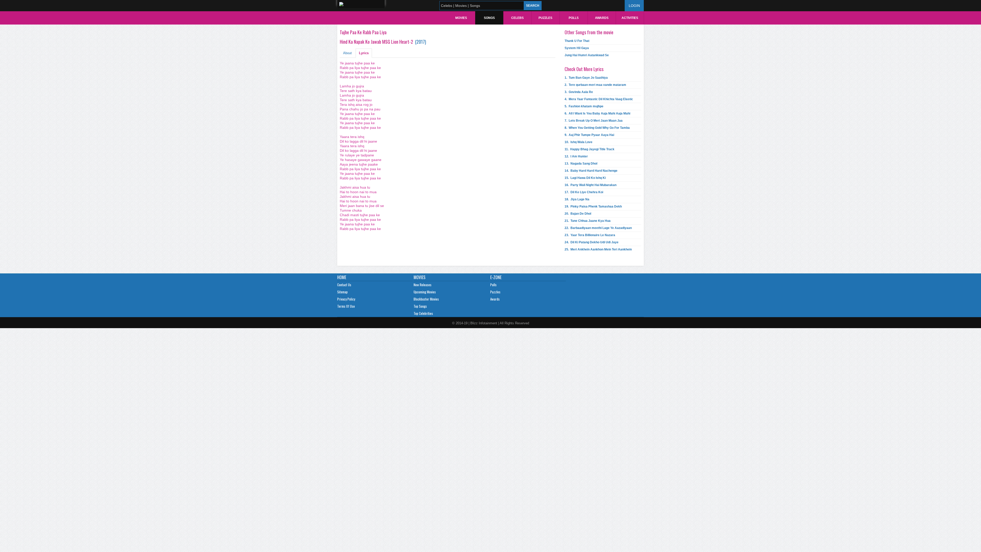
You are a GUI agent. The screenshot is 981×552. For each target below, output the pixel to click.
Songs (489, 18)
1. (586, 77)
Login (634, 6)
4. (599, 99)
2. (595, 85)
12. (576, 156)
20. (578, 213)
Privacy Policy (346, 299)
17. (584, 192)
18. (577, 199)
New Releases (422, 284)
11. (589, 149)
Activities (630, 18)
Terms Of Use (346, 306)
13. (581, 163)
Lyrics (364, 53)
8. (597, 128)
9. (589, 135)
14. (591, 170)
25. (598, 249)
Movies (461, 18)
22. (598, 228)
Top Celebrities (423, 313)
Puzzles (545, 18)
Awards (602, 18)
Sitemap (342, 291)
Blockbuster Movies (426, 299)
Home (341, 277)
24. (591, 242)
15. (585, 178)
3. (579, 92)
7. (594, 120)
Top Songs (420, 306)
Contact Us (344, 284)
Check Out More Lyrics (584, 69)
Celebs (517, 18)
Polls (574, 18)
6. (597, 113)
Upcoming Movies (425, 291)
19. (593, 206)
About (347, 53)
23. (590, 235)
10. (578, 142)
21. (588, 221)
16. (590, 185)
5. (584, 106)
